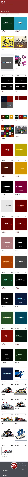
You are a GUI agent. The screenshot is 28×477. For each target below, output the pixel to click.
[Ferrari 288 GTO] (20, 224)
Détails (12, 52)
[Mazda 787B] (7, 419)
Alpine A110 (16, 306)
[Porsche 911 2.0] (20, 355)
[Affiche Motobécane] (20, 42)
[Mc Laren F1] (20, 243)
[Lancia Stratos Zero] (7, 168)
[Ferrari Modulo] (7, 187)
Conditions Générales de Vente (23, 468)
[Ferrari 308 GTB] (7, 224)
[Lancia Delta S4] (7, 389)
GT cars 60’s (16, 90)
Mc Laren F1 (16, 250)
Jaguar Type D (16, 343)
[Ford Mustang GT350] (20, 434)
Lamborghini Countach (17, 194)
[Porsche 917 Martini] (7, 62)
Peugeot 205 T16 (4, 438)
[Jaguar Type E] (7, 280)
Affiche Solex (3, 49)
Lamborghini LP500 (17, 175)
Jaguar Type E (3, 287)
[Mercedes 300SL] (7, 355)
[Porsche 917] (20, 317)
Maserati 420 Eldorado (4, 456)
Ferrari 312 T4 (16, 423)
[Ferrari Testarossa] (7, 205)
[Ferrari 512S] (20, 149)
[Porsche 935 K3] (20, 404)
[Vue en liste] (18, 14)
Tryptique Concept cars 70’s (5, 119)
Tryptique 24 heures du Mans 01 (19, 119)
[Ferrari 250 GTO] (7, 336)
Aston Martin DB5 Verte (4, 30)
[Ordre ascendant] (8, 14)
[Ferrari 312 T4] (20, 419)
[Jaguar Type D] (20, 336)
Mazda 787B (3, 423)
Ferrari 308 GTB (3, 231)
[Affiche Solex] (7, 42)
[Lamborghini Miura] (7, 317)
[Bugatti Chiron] (20, 280)
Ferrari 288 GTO (17, 231)
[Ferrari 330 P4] (7, 149)
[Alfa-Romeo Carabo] (7, 299)
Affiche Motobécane (17, 49)
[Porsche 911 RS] (7, 261)
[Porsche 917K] (7, 405)
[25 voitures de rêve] (7, 131)
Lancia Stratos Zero (4, 175)
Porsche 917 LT (3, 250)
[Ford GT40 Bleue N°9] (20, 23)
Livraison (23, 469)
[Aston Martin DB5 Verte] (7, 23)
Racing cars (3, 109)
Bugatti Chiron (16, 287)
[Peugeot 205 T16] (7, 432)
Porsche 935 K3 (17, 408)
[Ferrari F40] (20, 205)
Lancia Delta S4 (3, 394)
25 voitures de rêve (4, 138)
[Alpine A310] (7, 373)
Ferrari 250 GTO (3, 343)
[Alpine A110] (20, 299)
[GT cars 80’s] (7, 83)
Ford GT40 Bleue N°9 (17, 30)
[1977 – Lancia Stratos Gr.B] (20, 130)
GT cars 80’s (3, 90)
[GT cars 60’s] (20, 83)
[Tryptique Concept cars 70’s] (7, 116)
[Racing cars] (7, 102)
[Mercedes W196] (20, 261)
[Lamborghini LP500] (20, 168)
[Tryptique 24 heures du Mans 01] (20, 116)
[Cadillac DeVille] (20, 60)
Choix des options (3, 52)
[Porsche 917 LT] (7, 243)
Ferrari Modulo (3, 194)
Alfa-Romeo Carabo (4, 306)
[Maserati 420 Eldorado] (7, 451)
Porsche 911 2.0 (17, 362)
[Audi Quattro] (20, 390)
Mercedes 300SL (4, 362)
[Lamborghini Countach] (20, 187)
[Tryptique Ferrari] (20, 98)
